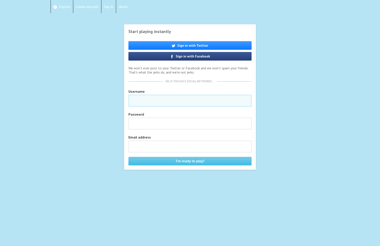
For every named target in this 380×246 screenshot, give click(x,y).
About (123, 6)
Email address (139, 137)
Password (136, 114)
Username (136, 91)
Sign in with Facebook (192, 56)
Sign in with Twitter (192, 45)
